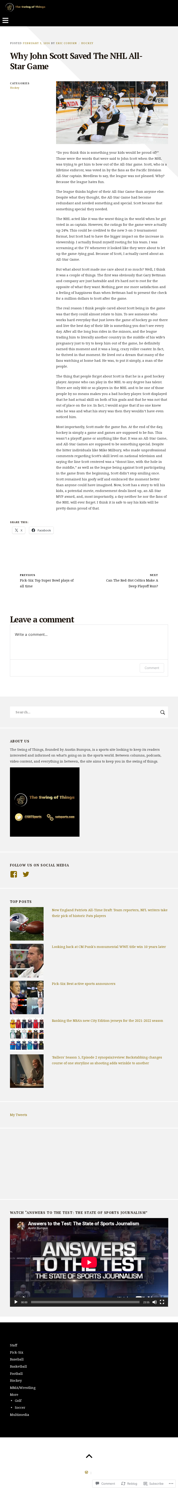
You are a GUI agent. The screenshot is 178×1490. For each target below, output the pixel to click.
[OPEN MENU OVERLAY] (5, 20)
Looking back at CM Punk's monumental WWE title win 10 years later (109, 946)
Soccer (20, 1407)
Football (16, 1373)
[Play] (16, 1302)
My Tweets (18, 1115)
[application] (89, 1262)
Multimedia (19, 1414)
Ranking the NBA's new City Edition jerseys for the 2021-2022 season (107, 1020)
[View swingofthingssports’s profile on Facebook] (13, 874)
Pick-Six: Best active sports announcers (83, 983)
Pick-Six (16, 1352)
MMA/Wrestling (22, 1387)
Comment (152, 668)
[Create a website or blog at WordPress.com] (86, 1472)
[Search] (89, 712)
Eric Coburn (66, 43)
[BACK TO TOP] (89, 1456)
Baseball (17, 1359)
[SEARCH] (162, 712)
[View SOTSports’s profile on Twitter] (26, 874)
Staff (13, 1345)
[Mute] (154, 1302)
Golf (18, 1400)
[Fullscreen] (162, 1302)
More (14, 1394)
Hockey (87, 43)
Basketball (18, 1366)
